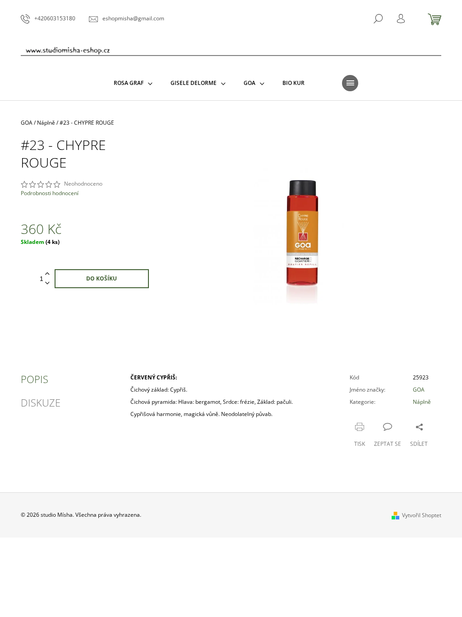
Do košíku (101, 278)
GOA (419, 389)
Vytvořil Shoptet (421, 515)
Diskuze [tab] (40, 402)
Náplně (422, 402)
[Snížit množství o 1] (47, 283)
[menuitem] (133, 83)
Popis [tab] (34, 379)
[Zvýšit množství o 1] (47, 274)
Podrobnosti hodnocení (50, 193)
